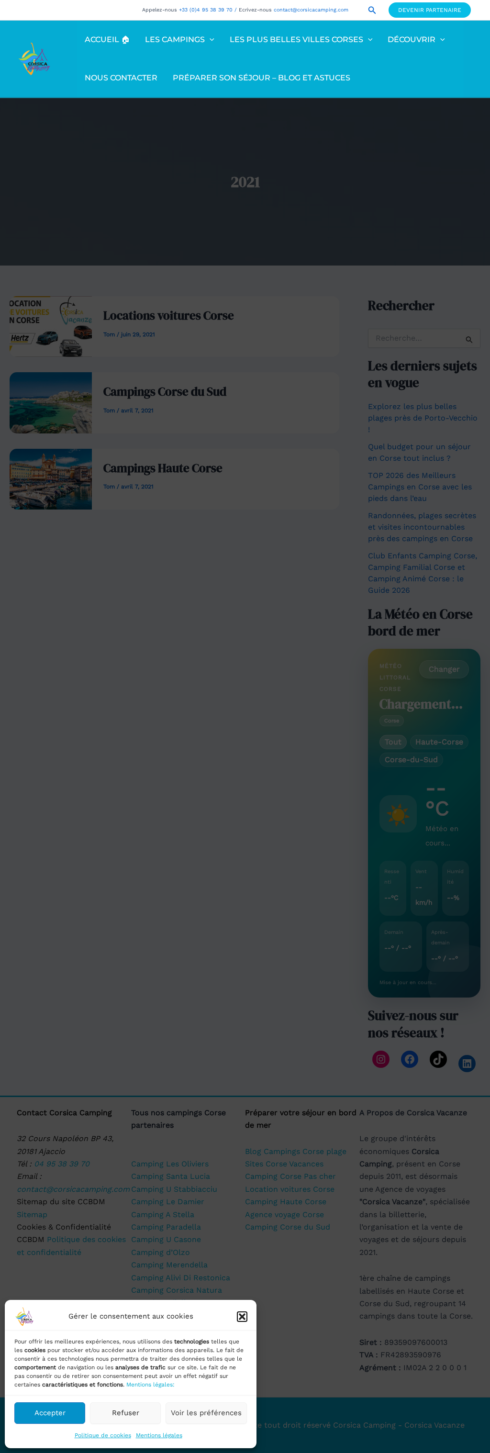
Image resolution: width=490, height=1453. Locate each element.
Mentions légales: (150, 1384)
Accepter (50, 1413)
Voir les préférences (206, 1413)
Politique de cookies (103, 1435)
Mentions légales (159, 1435)
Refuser (125, 1413)
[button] (242, 1316)
